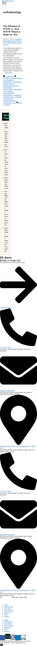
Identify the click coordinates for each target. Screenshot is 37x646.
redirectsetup (17, 89)
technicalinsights (8, 93)
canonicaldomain (16, 78)
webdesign (17, 95)
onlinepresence (8, 87)
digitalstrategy (7, 82)
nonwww (16, 86)
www (14, 103)
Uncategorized (9, 76)
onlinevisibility (8, 89)
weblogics (18, 97)
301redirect (6, 78)
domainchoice (17, 82)
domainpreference (9, 84)
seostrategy (9, 91)
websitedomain (8, 99)
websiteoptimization (9, 101)
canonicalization (8, 80)
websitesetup (7, 103)
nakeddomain (7, 86)
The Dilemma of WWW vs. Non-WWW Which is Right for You (11, 30)
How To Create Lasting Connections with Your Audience (6, 162)
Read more (8, 72)
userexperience (8, 95)
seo (4, 91)
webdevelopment (8, 97)
